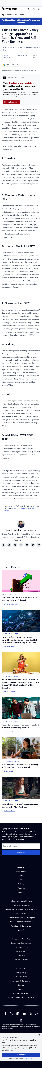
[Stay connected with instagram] (21, 545)
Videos (21, 880)
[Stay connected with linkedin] (15, 545)
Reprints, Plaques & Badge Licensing (21, 997)
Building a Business (15, 14)
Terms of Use (21, 968)
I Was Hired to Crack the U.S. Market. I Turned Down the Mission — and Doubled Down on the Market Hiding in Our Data (19, 640)
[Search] (28, 9)
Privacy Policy (21, 973)
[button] (39, 9)
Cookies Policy (21, 977)
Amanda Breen (9, 692)
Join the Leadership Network (21, 901)
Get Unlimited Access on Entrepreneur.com (21, 909)
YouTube (24, 1013)
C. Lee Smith (8, 731)
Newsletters (21, 867)
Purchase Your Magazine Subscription (21, 918)
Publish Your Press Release (21, 905)
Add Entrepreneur (13, 64)
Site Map (21, 985)
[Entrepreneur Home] (3, 15)
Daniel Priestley (13, 530)
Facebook (5, 1013)
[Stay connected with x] (9, 545)
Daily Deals (21, 955)
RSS (21, 1020)
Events (21, 876)
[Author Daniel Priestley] (21, 524)
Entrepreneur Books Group (21, 943)
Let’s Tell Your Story (21, 960)
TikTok (36, 1013)
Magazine (21, 888)
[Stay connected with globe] (33, 545)
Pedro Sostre (9, 646)
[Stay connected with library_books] (39, 545)
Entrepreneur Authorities (21, 939)
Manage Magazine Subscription (21, 922)
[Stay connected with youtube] (27, 545)
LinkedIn (17, 1013)
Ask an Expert (21, 951)
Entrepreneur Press (21, 947)
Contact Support (21, 989)
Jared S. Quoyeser (11, 604)
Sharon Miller (9, 811)
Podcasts (21, 884)
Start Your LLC (21, 913)
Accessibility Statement (21, 981)
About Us (21, 930)
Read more (24, 540)
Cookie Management (21, 993)
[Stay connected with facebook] (3, 545)
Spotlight (21, 892)
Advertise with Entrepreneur (21, 926)
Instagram (30, 1013)
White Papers (21, 871)
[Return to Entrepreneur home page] (9, 9)
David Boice (8, 771)
